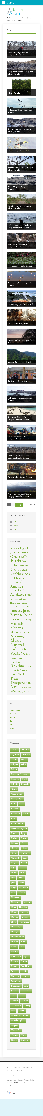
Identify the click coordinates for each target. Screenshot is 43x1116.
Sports (15, 670)
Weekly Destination (13, 1073)
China (21, 804)
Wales (23, 1035)
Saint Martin (25, 966)
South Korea (15, 986)
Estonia (24, 838)
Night (23, 649)
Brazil (24, 779)
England (14, 838)
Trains (14, 679)
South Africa (16, 981)
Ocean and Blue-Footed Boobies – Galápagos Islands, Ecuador (21, 456)
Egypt (23, 833)
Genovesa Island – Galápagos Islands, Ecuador (19, 92)
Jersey (21, 882)
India (13, 868)
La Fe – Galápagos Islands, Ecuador (21, 304)
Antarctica (25, 750)
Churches (16, 590)
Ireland (14, 873)
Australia (26, 754)
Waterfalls (17, 692)
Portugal (14, 951)
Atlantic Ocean (19, 555)
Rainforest (16, 662)
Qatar (26, 956)
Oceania (13, 728)
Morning (17, 636)
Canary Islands (17, 794)
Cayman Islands (17, 799)
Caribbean (19, 570)
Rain (20, 658)
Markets (17, 628)
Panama (14, 946)
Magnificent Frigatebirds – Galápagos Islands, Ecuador (18, 53)
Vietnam (14, 1035)
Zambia (14, 1040)
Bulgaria (14, 784)
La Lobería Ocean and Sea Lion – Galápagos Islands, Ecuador (20, 226)
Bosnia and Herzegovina (20, 774)
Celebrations (18, 578)
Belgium (14, 764)
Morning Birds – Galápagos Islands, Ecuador (21, 341)
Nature (15, 522)
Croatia (26, 814)
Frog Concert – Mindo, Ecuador (20, 266)
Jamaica (21, 878)
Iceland (24, 863)
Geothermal (16, 599)
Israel (22, 873)
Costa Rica (15, 814)
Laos (13, 892)
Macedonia (15, 897)
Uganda (21, 1010)
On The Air (20, 1070)
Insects (16, 611)
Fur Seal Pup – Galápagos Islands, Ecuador (20, 188)
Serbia (24, 971)
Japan (13, 882)
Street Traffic (18, 675)
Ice (25, 603)
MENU (10, 3)
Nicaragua (15, 932)
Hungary (14, 863)
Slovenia (26, 976)
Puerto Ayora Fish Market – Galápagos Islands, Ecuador (18, 437)
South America (15, 714)
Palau (23, 942)
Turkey (27, 1006)
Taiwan (22, 996)
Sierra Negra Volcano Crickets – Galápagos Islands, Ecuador (20, 495)
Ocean (15, 526)
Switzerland (25, 991)
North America (15, 710)
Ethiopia (14, 843)
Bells (24, 557)
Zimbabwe (25, 1040)
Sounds (17, 1067)
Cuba (13, 818)
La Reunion (23, 887)
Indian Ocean (16, 607)
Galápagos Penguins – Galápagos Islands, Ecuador (20, 73)
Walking (27, 687)
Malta (13, 907)
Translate (13, 1093)
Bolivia (14, 769)
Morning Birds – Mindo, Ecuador (20, 362)
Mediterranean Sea (20, 632)
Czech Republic (17, 823)
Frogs (28, 595)
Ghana (24, 848)
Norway (14, 942)
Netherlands (24, 922)
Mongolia (24, 912)
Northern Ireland (17, 937)
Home (9, 1067)
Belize (23, 764)
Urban (15, 529)
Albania (14, 750)
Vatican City (16, 1030)
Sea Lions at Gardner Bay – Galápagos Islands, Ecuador (18, 418)
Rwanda (14, 966)
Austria (14, 759)
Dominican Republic (19, 828)
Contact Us (27, 1073)
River (28, 666)
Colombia (15, 809)
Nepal (13, 922)
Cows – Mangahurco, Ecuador (19, 324)
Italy (13, 878)
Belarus (23, 759)
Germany (14, 848)
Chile (13, 804)
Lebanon (22, 892)
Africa (12, 717)
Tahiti (13, 996)
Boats (25, 562)
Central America (16, 584)
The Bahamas (16, 1006)
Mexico (14, 912)
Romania (14, 961)
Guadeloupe (25, 853)
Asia (11, 725)
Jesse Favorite (20, 613)
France (24, 843)
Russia (24, 961)
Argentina (15, 754)
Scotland (14, 971)
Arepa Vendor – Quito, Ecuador (20, 477)
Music (16, 641)
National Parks (17, 647)
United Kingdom (17, 1020)
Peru (22, 946)
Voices (17, 687)
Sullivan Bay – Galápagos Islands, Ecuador (20, 399)
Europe (13, 721)
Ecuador (14, 833)
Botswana (15, 779)
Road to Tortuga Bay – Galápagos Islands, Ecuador (20, 169)
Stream (23, 670)
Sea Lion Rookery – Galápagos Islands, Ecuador (19, 130)
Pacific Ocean (20, 653)
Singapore (15, 976)
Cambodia (25, 784)
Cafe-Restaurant (21, 566)
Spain (26, 986)
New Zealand (16, 927)
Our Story (10, 1070)
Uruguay (14, 1025)
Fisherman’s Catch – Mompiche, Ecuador (20, 111)
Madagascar (15, 902)
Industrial (27, 607)
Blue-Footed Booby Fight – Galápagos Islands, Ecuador (18, 245)
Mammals (17, 624)
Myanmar (25, 917)
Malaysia (27, 902)
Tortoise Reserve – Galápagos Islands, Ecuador (19, 207)
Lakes (27, 620)
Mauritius (23, 907)
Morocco (14, 917)
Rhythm (17, 666)
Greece (14, 853)
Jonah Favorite (21, 617)
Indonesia (22, 868)
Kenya (13, 887)
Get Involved (27, 1067)
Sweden (14, 991)
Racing (14, 658)
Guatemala (15, 858)
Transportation (21, 683)
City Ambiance (19, 592)
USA (13, 1010)
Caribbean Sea (20, 574)
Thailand (24, 1001)
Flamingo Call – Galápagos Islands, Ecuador (21, 284)
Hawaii (20, 603)
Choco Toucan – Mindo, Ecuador (20, 151)
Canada (14, 789)
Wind (26, 692)
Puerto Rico (16, 956)
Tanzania (14, 1001)
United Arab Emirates (20, 1015)
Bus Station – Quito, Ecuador (19, 381)
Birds (16, 561)
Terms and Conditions (19, 1082)
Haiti (25, 858)
